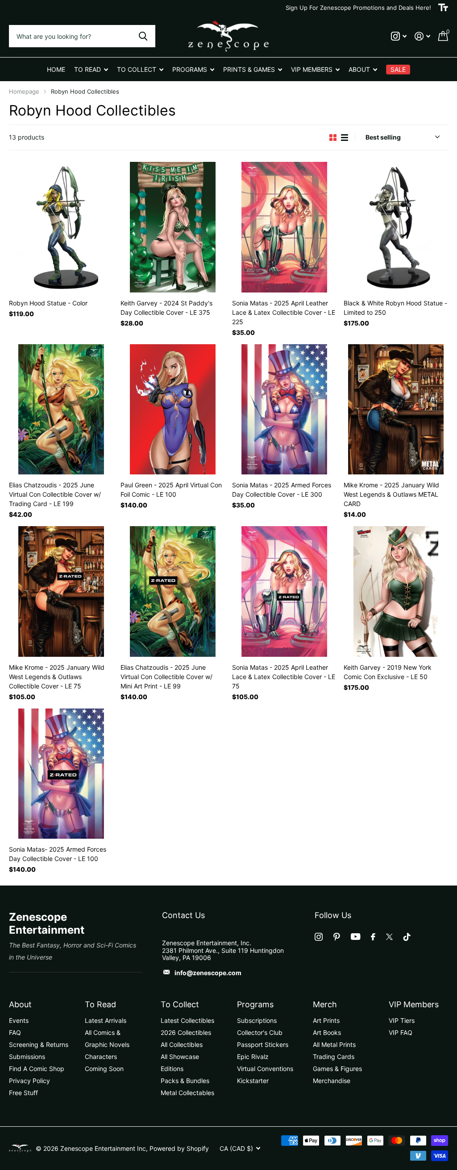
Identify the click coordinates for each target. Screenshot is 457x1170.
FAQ (15, 1032)
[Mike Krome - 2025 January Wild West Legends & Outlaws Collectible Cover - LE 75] (61, 591)
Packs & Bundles (185, 1080)
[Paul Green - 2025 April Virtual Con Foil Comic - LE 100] (172, 409)
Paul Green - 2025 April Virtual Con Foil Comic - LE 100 (171, 489)
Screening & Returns (38, 1044)
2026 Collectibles (186, 1032)
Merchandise (331, 1080)
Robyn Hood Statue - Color (48, 303)
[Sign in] (422, 36)
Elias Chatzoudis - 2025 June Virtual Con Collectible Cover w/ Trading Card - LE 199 (55, 494)
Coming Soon (104, 1068)
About (20, 1004)
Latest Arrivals (105, 1020)
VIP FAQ (400, 1032)
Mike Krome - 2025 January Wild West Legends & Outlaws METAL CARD (391, 494)
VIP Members (414, 1004)
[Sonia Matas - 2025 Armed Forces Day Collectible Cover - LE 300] (284, 409)
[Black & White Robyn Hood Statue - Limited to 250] (396, 227)
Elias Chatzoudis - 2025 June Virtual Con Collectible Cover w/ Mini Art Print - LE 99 (166, 676)
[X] (389, 937)
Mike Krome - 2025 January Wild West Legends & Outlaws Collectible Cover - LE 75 (56, 676)
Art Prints (326, 1020)
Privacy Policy (29, 1080)
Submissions (27, 1056)
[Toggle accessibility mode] (443, 7)
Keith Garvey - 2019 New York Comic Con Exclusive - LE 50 (388, 671)
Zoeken (143, 36)
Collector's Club (260, 1032)
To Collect (180, 1004)
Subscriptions (257, 1020)
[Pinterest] (336, 937)
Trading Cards (333, 1056)
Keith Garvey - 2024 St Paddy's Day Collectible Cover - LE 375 (166, 307)
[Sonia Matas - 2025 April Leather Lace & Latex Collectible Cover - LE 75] (284, 591)
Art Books (327, 1032)
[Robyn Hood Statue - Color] (61, 227)
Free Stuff (23, 1092)
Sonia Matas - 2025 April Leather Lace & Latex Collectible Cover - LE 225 (283, 312)
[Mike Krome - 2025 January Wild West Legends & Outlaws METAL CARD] (396, 409)
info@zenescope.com (207, 972)
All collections (91, 69)
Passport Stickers (262, 1044)
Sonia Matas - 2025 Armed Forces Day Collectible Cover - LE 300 (281, 489)
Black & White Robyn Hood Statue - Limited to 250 (395, 307)
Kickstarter (253, 1080)
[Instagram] (319, 937)
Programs (255, 1004)
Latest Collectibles (187, 1020)
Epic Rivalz (253, 1056)
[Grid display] (333, 137)
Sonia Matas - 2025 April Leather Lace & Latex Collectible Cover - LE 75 (283, 676)
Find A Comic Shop (36, 1068)
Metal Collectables (187, 1092)
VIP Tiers (402, 1020)
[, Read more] (399, 36)
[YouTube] (355, 936)
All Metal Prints (334, 1044)
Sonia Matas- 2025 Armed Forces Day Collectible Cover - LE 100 (57, 853)
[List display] (344, 137)
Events (19, 1020)
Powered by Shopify (179, 1148)
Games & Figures (337, 1068)
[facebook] (373, 936)
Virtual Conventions (265, 1068)
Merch (325, 1004)
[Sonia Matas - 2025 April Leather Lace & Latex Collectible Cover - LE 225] (284, 227)
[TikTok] (407, 937)
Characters (101, 1056)
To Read (100, 1004)
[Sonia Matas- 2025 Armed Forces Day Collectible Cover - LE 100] (61, 774)
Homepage (24, 91)
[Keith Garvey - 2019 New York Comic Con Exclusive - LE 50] (396, 591)
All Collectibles (182, 1044)
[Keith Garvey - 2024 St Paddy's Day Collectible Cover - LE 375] (172, 227)
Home (56, 69)
